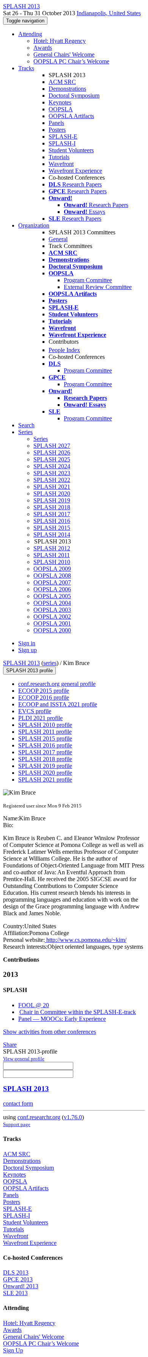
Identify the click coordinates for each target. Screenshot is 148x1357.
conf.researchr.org (38, 1117)
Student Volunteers (71, 150)
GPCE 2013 (18, 1279)
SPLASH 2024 (51, 466)
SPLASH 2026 (51, 452)
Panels (56, 123)
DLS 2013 (15, 1272)
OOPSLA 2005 (52, 596)
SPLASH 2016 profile (45, 745)
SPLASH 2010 (51, 562)
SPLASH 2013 (21, 663)
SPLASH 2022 (51, 480)
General (58, 239)
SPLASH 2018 (51, 507)
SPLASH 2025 (51, 459)
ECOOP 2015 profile (43, 690)
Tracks (26, 68)
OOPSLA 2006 (52, 589)
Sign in (26, 643)
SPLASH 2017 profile (45, 752)
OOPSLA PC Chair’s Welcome (71, 61)
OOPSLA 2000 (52, 630)
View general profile (23, 1059)
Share (10, 1044)
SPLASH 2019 (51, 500)
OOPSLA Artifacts (71, 116)
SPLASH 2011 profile (45, 731)
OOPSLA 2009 (52, 569)
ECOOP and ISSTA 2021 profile (57, 704)
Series (40, 439)
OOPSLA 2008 (52, 575)
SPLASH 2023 (51, 473)
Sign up (27, 650)
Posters (57, 129)
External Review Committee (98, 287)
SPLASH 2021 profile (45, 779)
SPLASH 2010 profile (45, 725)
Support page (16, 1124)
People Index (64, 350)
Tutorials (59, 157)
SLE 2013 (15, 1293)
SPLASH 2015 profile (45, 738)
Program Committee (88, 280)
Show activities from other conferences (49, 1031)
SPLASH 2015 (51, 527)
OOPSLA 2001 (52, 623)
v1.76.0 (73, 1117)
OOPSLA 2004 (52, 603)
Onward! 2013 (20, 1286)
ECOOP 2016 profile (43, 697)
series (50, 663)
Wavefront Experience (75, 170)
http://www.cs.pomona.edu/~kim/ (85, 940)
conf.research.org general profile (57, 684)
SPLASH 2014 (51, 534)
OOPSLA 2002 (52, 616)
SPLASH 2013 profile (29, 670)
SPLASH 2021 (51, 486)
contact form (18, 1103)
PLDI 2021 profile (40, 718)
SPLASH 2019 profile (45, 766)
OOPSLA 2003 (52, 610)
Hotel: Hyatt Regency (59, 41)
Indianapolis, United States (109, 13)
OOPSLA (61, 109)
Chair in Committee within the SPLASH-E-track (77, 1012)
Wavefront (61, 164)
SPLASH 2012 (51, 548)
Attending (30, 34)
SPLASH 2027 (51, 445)
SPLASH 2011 (51, 555)
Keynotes (60, 102)
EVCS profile (34, 711)
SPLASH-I (62, 143)
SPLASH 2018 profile (45, 759)
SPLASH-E (63, 136)
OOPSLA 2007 (52, 582)
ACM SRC (62, 82)
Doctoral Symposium (74, 95)
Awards (42, 47)
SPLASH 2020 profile (45, 772)
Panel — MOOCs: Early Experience (62, 1019)
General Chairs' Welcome (63, 54)
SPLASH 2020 (51, 493)
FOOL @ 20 (33, 1005)
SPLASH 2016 (51, 521)
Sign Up (13, 1350)
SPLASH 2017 (51, 514)
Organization (33, 225)
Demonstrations (67, 88)
